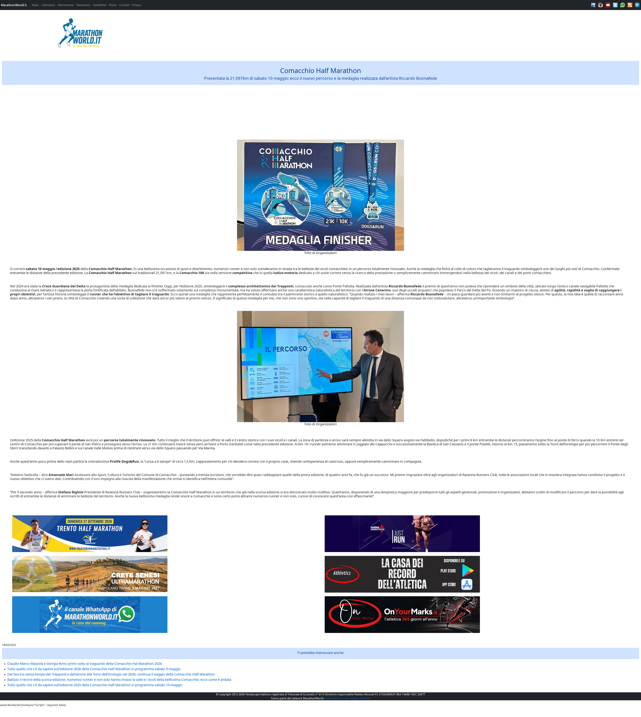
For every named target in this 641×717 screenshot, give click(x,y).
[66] (90, 533)
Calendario (48, 5)
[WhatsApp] (622, 5)
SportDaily (351, 698)
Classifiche (99, 5)
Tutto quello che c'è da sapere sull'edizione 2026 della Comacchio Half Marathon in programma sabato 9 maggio (93, 669)
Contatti (124, 5)
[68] (402, 614)
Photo (113, 5)
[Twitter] (615, 5)
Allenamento (66, 5)
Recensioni (83, 5)
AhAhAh (365, 698)
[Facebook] (593, 5)
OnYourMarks (333, 698)
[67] (90, 574)
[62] (402, 533)
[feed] (630, 5)
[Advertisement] (401, 34)
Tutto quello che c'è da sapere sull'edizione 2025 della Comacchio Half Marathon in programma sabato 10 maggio (94, 685)
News (35, 5)
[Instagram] (600, 5)
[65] (90, 614)
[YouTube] (608, 5)
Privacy (136, 5)
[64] (402, 574)
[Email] (637, 5)
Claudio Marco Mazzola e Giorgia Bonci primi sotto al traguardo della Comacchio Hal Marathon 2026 (84, 663)
